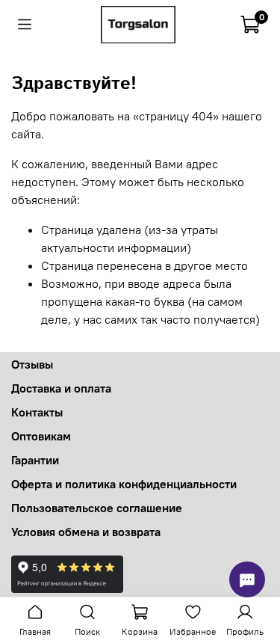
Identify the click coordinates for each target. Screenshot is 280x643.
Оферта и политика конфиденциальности (124, 483)
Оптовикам (41, 435)
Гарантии (35, 459)
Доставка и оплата (61, 388)
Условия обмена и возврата (86, 531)
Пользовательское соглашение (96, 507)
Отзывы (32, 364)
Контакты (37, 411)
